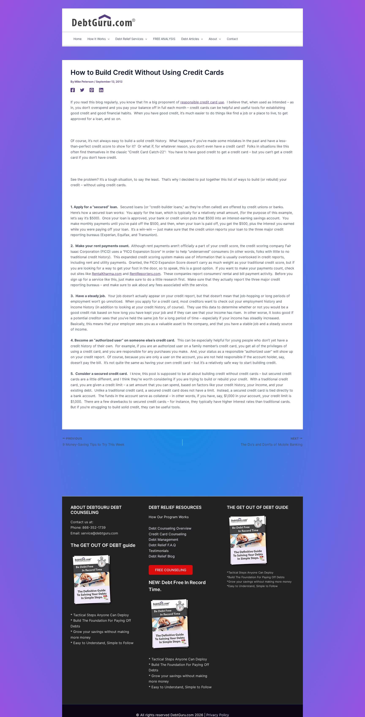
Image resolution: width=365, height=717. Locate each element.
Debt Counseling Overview (170, 528)
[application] (107, 39)
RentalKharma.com (107, 274)
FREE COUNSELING (170, 570)
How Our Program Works (169, 517)
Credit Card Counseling (167, 534)
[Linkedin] (101, 89)
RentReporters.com (145, 274)
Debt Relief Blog (162, 556)
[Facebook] (73, 89)
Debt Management (163, 539)
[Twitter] (82, 89)
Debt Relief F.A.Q (162, 545)
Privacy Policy (217, 715)
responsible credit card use (202, 102)
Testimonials (159, 551)
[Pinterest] (92, 89)
